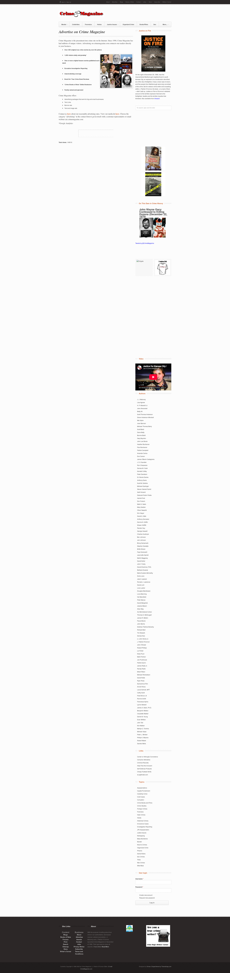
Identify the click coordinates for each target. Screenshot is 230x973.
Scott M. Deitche (142, 483)
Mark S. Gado (141, 504)
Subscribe (157, 2)
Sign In (63, 2)
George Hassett (142, 531)
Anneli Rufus (141, 687)
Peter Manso (141, 600)
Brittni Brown (141, 549)
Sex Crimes (141, 857)
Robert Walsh (141, 740)
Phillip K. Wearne (142, 737)
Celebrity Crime (142, 794)
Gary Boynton (141, 438)
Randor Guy (141, 528)
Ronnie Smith (141, 699)
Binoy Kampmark (142, 543)
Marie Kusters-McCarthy (145, 573)
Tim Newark (141, 633)
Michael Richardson (143, 675)
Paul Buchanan (142, 447)
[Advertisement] (143, 13)
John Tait (140, 723)
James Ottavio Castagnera (145, 459)
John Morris (141, 624)
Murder (62, 24)
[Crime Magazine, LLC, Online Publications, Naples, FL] (95, 133)
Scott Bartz (140, 429)
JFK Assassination (143, 830)
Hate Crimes (141, 815)
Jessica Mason (142, 606)
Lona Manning (142, 594)
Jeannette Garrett (142, 555)
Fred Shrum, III (142, 696)
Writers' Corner (166, 2)
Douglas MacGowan (143, 591)
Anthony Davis (142, 480)
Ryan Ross (140, 681)
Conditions (79, 954)
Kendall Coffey (142, 471)
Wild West (140, 866)
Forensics (88, 24)
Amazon (157, 98)
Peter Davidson (142, 474)
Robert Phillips (142, 648)
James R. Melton (142, 618)
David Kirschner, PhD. (144, 567)
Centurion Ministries (143, 760)
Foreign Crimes (142, 809)
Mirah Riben (141, 672)
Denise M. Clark (142, 468)
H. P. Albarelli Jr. (142, 405)
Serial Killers (141, 854)
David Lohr (140, 585)
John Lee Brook (142, 441)
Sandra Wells (141, 743)
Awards (79, 939)
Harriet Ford (141, 498)
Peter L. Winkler (142, 734)
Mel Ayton (140, 420)
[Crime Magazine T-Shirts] (162, 267)
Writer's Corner (65, 951)
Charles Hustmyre (143, 534)
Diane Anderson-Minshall (145, 417)
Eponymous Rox (142, 684)
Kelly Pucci (140, 654)
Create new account (145, 895)
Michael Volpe (141, 731)
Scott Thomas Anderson (145, 414)
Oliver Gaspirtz (142, 510)
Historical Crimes (142, 821)
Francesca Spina (142, 702)
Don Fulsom (141, 501)
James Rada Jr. (142, 666)
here (69, 113)
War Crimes (141, 863)
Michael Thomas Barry (144, 426)
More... (163, 24)
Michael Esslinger (143, 486)
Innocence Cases (143, 824)
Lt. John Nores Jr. (142, 639)
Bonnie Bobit (141, 435)
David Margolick (142, 603)
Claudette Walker (142, 714)
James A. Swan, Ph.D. (144, 708)
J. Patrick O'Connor (143, 642)
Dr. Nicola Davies (142, 477)
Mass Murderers (142, 839)
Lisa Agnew (141, 402)
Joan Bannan (141, 423)
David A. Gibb (141, 516)
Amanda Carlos (142, 453)
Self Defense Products (144, 769)
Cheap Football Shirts (144, 772)
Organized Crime (128, 24)
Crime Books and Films (144, 803)
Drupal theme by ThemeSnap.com (161, 966)
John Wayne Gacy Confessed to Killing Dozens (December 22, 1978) (153, 212)
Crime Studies (141, 806)
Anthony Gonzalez (143, 519)
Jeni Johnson (141, 540)
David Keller (141, 561)
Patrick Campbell (142, 450)
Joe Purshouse (142, 660)
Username (139, 879)
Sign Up (68, 2)
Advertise (115, 2)
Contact (138, 2)
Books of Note (130, 2)
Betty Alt (139, 411)
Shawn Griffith (141, 525)
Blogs (121, 2)
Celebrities (76, 24)
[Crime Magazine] (81, 16)
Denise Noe (141, 636)
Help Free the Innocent (144, 766)
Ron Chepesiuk (142, 465)
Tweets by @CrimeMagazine (144, 243)
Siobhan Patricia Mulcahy (145, 627)
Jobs (79, 944)
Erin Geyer (140, 513)
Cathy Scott (141, 693)
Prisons (139, 851)
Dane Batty (140, 432)
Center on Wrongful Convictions (147, 757)
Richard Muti (141, 630)
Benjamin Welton (142, 711)
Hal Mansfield (141, 597)
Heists (99, 24)
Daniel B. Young (142, 717)
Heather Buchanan (143, 444)
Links (144, 2)
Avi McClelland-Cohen (144, 612)
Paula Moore (141, 621)
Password (139, 887)
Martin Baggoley (142, 558)
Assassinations (142, 788)
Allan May (140, 609)
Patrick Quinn (141, 663)
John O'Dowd (141, 645)
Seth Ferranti (141, 492)
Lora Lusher (141, 588)
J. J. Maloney (141, 399)
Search (65, 944)
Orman (149, 966)
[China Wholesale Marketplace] (144, 267)
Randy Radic (141, 669)
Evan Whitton (141, 720)
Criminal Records (143, 763)
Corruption (140, 800)
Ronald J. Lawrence (143, 582)
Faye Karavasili (142, 552)
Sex (154, 24)
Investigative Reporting (144, 827)
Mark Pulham (141, 657)
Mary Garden (141, 507)
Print (65, 942)
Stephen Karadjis (142, 546)
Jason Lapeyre (142, 579)
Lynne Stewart (141, 705)
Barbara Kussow (142, 570)
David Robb (141, 678)
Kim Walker (141, 726)
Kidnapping (141, 836)
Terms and (79, 951)
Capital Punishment (143, 791)
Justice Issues (110, 24)
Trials (139, 860)
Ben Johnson (141, 537)
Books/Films (144, 24)
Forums (65, 939)
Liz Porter (140, 651)
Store (150, 2)
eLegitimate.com (142, 775)
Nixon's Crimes (142, 845)
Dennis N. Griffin (142, 522)
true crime (97, 947)
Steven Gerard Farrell (144, 489)
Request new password (147, 898)
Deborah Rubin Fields (144, 495)
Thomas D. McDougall (144, 615)
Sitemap (66, 946)
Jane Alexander (142, 408)
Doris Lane (140, 576)
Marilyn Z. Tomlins (143, 729)
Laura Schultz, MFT (143, 690)
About (108, 2)
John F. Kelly (141, 564)
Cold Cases (141, 797)
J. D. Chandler (142, 462)
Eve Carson (141, 456)
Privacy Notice (79, 946)
